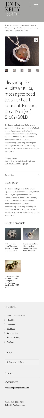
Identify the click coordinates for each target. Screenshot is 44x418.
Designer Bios (12, 333)
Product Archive (13, 337)
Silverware (11, 329)
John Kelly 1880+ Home (16, 315)
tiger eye (25, 164)
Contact (10, 342)
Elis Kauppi (17, 161)
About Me (11, 320)
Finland (24, 161)
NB (10, 164)
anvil (10, 161)
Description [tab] (9, 175)
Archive (15, 25)
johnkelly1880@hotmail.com (18, 387)
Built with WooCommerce (15, 405)
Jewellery (11, 324)
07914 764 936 (12, 382)
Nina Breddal (16, 164)
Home (9, 25)
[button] (36, 40)
